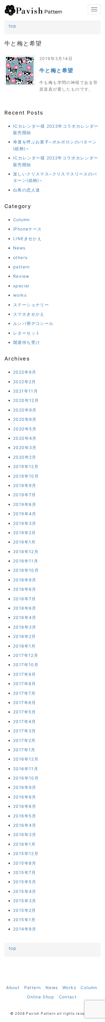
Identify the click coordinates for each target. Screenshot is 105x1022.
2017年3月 (24, 730)
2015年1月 (24, 919)
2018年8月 (24, 589)
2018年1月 (24, 645)
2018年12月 (25, 551)
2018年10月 (26, 570)
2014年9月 (24, 928)
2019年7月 (24, 494)
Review (21, 276)
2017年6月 (24, 702)
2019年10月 (26, 476)
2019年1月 (24, 541)
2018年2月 (24, 636)
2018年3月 (24, 627)
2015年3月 (24, 900)
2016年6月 (24, 806)
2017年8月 (24, 683)
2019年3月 (24, 523)
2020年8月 (25, 419)
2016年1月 (24, 844)
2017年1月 (24, 749)
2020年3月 (25, 447)
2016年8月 (24, 796)
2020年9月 (25, 409)
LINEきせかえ (27, 238)
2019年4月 (24, 513)
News (19, 247)
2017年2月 (24, 740)
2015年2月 (24, 910)
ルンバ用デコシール (33, 323)
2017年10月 (25, 664)
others (20, 257)
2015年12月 (25, 853)
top (12, 25)
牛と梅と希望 (56, 70)
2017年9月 (24, 674)
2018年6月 (24, 608)
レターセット (26, 332)
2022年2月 (24, 381)
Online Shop (40, 996)
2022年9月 (24, 372)
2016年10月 (26, 777)
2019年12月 (25, 466)
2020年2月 (24, 457)
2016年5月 (24, 815)
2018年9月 (24, 579)
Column (21, 219)
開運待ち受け (26, 342)
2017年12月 (25, 655)
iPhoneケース (27, 228)
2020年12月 (26, 400)
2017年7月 (24, 693)
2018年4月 (24, 617)
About (13, 987)
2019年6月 (24, 504)
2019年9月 (24, 485)
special (21, 285)
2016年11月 (25, 768)
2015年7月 (24, 872)
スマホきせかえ (29, 314)
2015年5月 (24, 881)
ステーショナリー (31, 304)
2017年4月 (24, 721)
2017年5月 (24, 711)
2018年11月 (25, 560)
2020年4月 (25, 438)
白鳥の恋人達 (26, 189)
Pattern (32, 987)
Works (69, 987)
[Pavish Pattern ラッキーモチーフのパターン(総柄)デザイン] (33, 10)
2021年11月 (25, 390)
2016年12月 (25, 759)
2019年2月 (24, 532)
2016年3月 (24, 834)
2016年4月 (24, 825)
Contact (68, 996)
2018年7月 (24, 598)
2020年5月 (25, 428)
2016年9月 (24, 787)
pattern (21, 266)
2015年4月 (24, 891)
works (20, 295)
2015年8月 (24, 863)
